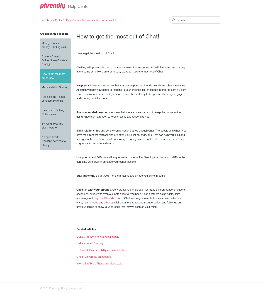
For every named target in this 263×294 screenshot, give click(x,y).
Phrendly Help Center (51, 20)
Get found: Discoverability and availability (100, 250)
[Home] (65, 7)
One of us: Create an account (93, 256)
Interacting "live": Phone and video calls (99, 263)
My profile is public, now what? (82, 20)
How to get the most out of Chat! (53, 75)
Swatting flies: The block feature (52, 125)
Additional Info (109, 20)
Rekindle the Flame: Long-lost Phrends (53, 98)
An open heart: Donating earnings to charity (54, 141)
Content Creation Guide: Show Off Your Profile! (54, 60)
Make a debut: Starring (55, 87)
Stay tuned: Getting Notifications (53, 112)
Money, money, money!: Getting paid (54, 45)
